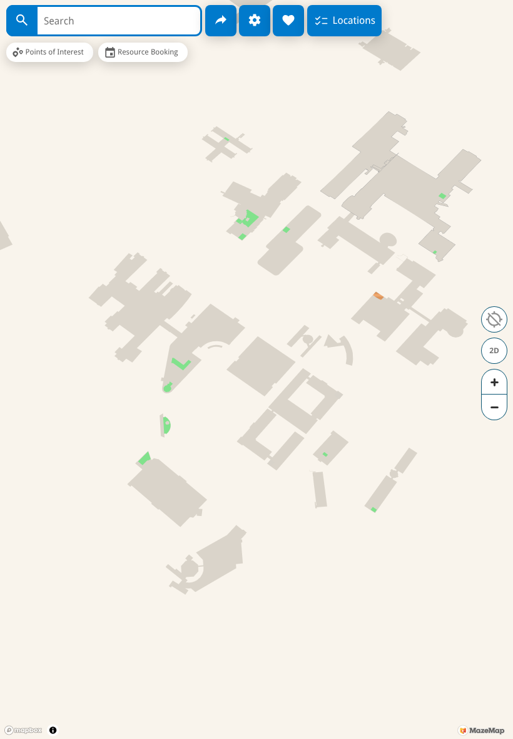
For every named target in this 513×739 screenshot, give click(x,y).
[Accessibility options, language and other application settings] (254, 20)
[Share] (220, 20)
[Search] (22, 20)
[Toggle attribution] (53, 730)
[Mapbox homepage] (23, 730)
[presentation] (256, 369)
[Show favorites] (288, 20)
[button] (494, 319)
